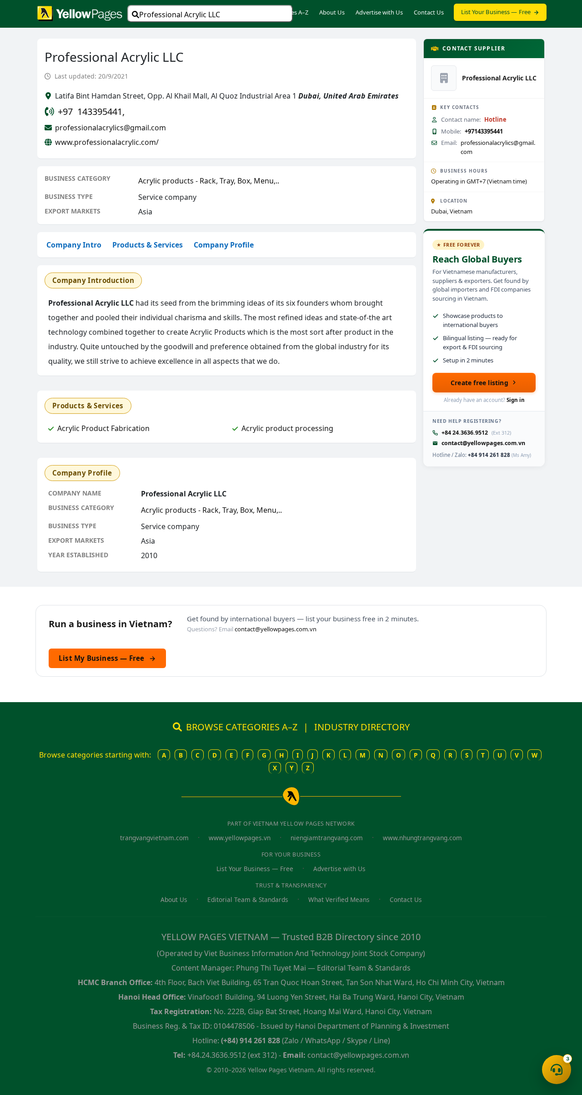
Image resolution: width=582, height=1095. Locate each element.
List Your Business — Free (496, 12)
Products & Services (147, 245)
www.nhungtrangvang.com (422, 837)
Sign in (516, 399)
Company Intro (73, 245)
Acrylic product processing (287, 428)
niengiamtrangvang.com (327, 837)
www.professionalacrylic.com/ (107, 142)
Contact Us (429, 12)
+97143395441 (484, 131)
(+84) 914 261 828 (250, 1040)
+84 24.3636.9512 (465, 432)
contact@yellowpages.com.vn (483, 443)
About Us (332, 12)
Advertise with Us (379, 12)
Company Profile (224, 245)
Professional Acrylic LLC (179, 15)
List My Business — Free (107, 658)
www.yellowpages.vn (240, 837)
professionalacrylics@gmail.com (110, 128)
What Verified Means (339, 899)
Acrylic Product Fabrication (103, 428)
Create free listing (479, 382)
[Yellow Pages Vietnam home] (80, 13)
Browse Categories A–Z (277, 12)
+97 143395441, (91, 111)
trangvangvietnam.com (154, 837)
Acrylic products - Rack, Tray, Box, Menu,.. (208, 181)
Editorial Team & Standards (247, 899)
